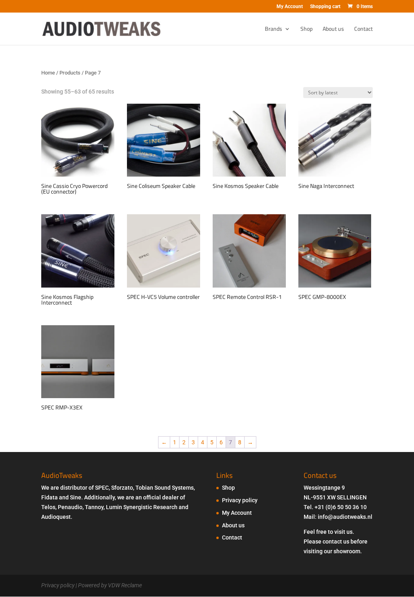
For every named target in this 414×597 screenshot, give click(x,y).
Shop (306, 30)
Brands (273, 30)
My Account (290, 6)
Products (69, 73)
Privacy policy (240, 500)
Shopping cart (325, 6)
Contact (363, 30)
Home (48, 73)
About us (333, 30)
